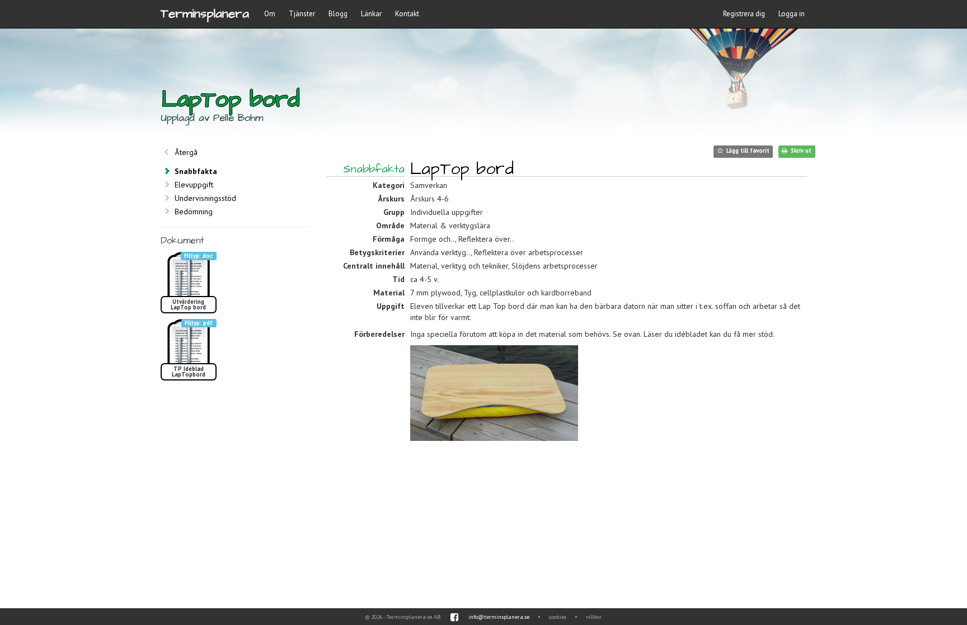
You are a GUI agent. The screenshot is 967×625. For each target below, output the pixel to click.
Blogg (338, 13)
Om (269, 13)
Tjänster (302, 13)
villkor (594, 617)
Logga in (791, 13)
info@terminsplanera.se (498, 617)
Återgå (186, 152)
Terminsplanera (205, 13)
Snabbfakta (196, 171)
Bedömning (194, 211)
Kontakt (407, 13)
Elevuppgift (194, 185)
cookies (557, 617)
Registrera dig (744, 13)
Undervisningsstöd (205, 198)
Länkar (371, 13)
